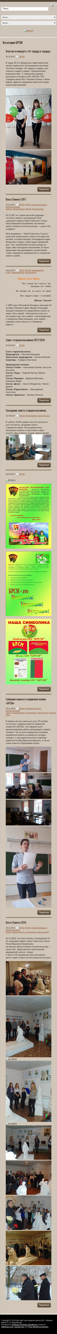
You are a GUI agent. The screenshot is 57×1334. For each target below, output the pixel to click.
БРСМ (21, 57)
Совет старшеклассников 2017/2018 (25, 340)
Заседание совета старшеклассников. (26, 410)
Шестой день (44, 416)
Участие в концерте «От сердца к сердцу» (28, 51)
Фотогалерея (38, 209)
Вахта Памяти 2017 (16, 199)
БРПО (21, 205)
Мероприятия (19, 209)
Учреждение (31, 713)
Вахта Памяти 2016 (16, 922)
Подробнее (44, 189)
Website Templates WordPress (24, 1325)
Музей (28, 209)
